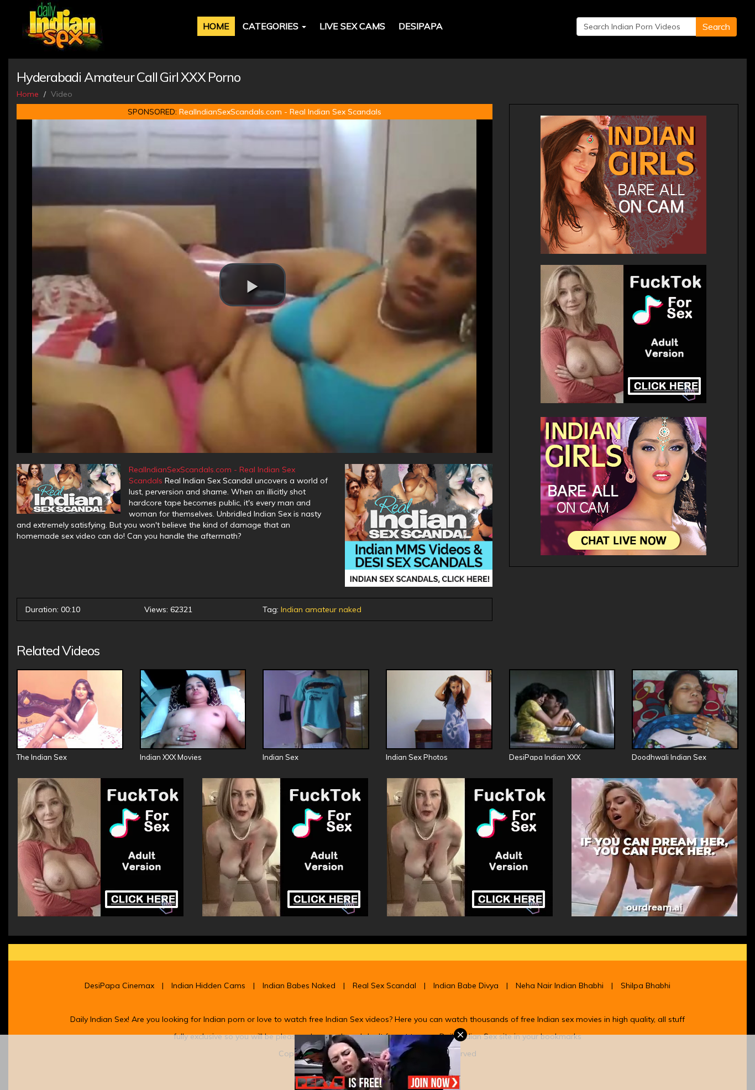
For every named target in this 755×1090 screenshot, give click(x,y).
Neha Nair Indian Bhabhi (560, 985)
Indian (292, 609)
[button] (252, 284)
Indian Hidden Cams (208, 985)
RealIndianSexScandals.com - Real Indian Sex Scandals (280, 112)
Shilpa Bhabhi (645, 985)
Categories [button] (272, 26)
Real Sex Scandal (384, 985)
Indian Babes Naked (299, 985)
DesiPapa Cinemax (119, 985)
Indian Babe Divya (466, 985)
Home (216, 26)
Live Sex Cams (352, 26)
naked (350, 609)
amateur (321, 609)
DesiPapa (421, 26)
